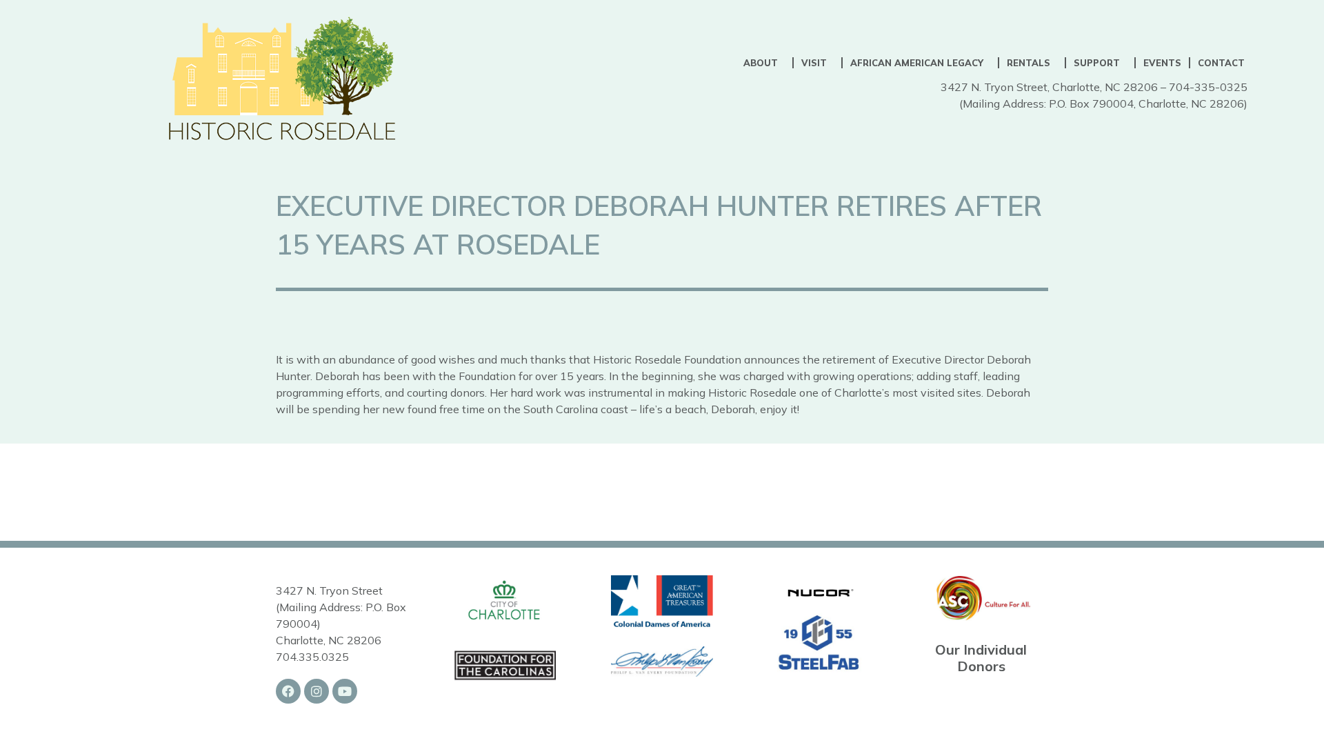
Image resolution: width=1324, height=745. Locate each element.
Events (1162, 62)
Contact (1221, 62)
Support (1097, 62)
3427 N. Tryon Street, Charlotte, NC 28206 (1049, 87)
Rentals (1028, 62)
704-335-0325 (1208, 87)
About (760, 62)
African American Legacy (916, 62)
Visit (814, 62)
